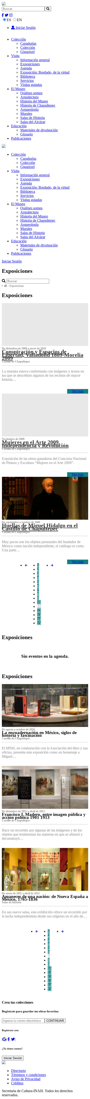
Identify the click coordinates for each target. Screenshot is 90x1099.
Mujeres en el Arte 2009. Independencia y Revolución (35, 443)
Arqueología (29, 109)
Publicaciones (21, 138)
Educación (19, 126)
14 (39, 619)
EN (19, 20)
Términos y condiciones (28, 1075)
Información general (35, 60)
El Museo (18, 89)
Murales (26, 114)
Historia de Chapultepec (37, 105)
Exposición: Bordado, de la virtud (44, 72)
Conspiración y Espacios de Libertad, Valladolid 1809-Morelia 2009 (42, 355)
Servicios (27, 81)
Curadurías (28, 43)
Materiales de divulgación (39, 130)
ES (9, 20)
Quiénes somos (31, 93)
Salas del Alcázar (32, 122)
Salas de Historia (32, 118)
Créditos (17, 1083)
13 (39, 615)
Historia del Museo (34, 101)
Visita (15, 56)
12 (39, 611)
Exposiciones (30, 64)
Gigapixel (27, 52)
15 (39, 623)
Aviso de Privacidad (25, 1079)
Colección (18, 39)
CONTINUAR (55, 1020)
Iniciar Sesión (25, 28)
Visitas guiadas (31, 85)
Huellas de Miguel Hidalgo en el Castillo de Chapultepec (40, 527)
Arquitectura (29, 97)
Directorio (18, 1071)
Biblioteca (27, 76)
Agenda (26, 68)
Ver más (78, 391)
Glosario (26, 134)
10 (39, 602)
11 (39, 606)
